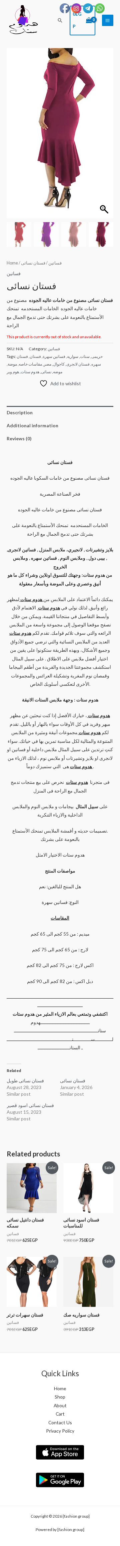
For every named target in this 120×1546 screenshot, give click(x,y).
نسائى (46, 371)
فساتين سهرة (54, 356)
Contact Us (60, 1422)
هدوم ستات (30, 371)
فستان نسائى (72, 1080)
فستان (35, 356)
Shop (60, 1397)
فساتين (55, 263)
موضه (57, 371)
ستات (85, 356)
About (60, 1405)
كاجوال (59, 364)
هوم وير (13, 371)
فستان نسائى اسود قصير (30, 1105)
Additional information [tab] (32, 425)
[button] (60, 20)
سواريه (72, 356)
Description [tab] (20, 412)
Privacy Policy (60, 1431)
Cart (60, 1414)
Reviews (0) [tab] (19, 438)
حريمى (97, 356)
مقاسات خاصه (30, 364)
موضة (12, 364)
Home (12, 263)
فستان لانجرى (78, 364)
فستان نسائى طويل (25, 1080)
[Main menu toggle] (107, 20)
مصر (47, 364)
